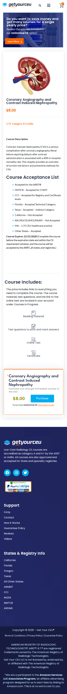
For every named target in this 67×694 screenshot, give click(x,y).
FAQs (7, 512)
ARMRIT (8, 587)
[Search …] (40, 5)
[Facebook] (7, 472)
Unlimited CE (30, 405)
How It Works (12, 523)
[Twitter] (25, 472)
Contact (9, 517)
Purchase (42, 398)
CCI (6, 592)
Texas (7, 576)
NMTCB (8, 603)
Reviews (9, 533)
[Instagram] (16, 472)
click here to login (46, 405)
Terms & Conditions (15, 635)
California (10, 560)
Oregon (8, 571)
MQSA (7, 597)
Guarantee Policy (14, 528)
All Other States (13, 581)
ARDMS (8, 608)
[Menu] (48, 5)
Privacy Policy (34, 635)
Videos (8, 539)
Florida (8, 565)
